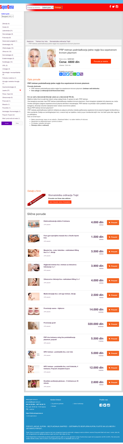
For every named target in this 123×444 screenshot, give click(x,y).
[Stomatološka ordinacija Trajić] (36, 199)
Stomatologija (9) (7, 34)
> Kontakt (53, 406)
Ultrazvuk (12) (6, 51)
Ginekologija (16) (7, 44)
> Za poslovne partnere (56, 403)
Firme (17, 123)
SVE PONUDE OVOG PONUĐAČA (60, 202)
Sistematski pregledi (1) (9, 41)
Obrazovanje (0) (7, 97)
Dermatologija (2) (7, 55)
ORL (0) (4, 65)
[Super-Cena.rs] (12, 7)
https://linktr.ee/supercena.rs (34, 413)
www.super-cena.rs (31, 399)
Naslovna (30, 41)
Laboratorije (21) (7, 30)
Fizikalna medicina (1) (9, 78)
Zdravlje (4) (6, 24)
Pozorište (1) (6, 108)
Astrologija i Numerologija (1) (11, 111)
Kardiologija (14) (7, 62)
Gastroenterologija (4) (9, 87)
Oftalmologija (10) (7, 48)
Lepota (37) (6, 90)
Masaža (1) (6, 104)
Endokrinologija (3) (8, 58)
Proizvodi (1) (6, 101)
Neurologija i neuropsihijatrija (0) (11, 73)
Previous (25, 59)
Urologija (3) (6, 69)
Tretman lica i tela (42, 41)
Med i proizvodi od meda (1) (11, 118)
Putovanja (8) (6, 37)
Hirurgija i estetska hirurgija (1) (10, 82)
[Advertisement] (73, 25)
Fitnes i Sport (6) (7, 94)
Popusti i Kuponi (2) (8, 115)
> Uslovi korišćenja (78, 403)
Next (59, 59)
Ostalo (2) (5, 27)
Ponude (6, 123)
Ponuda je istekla (101, 61)
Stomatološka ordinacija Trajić (60, 41)
